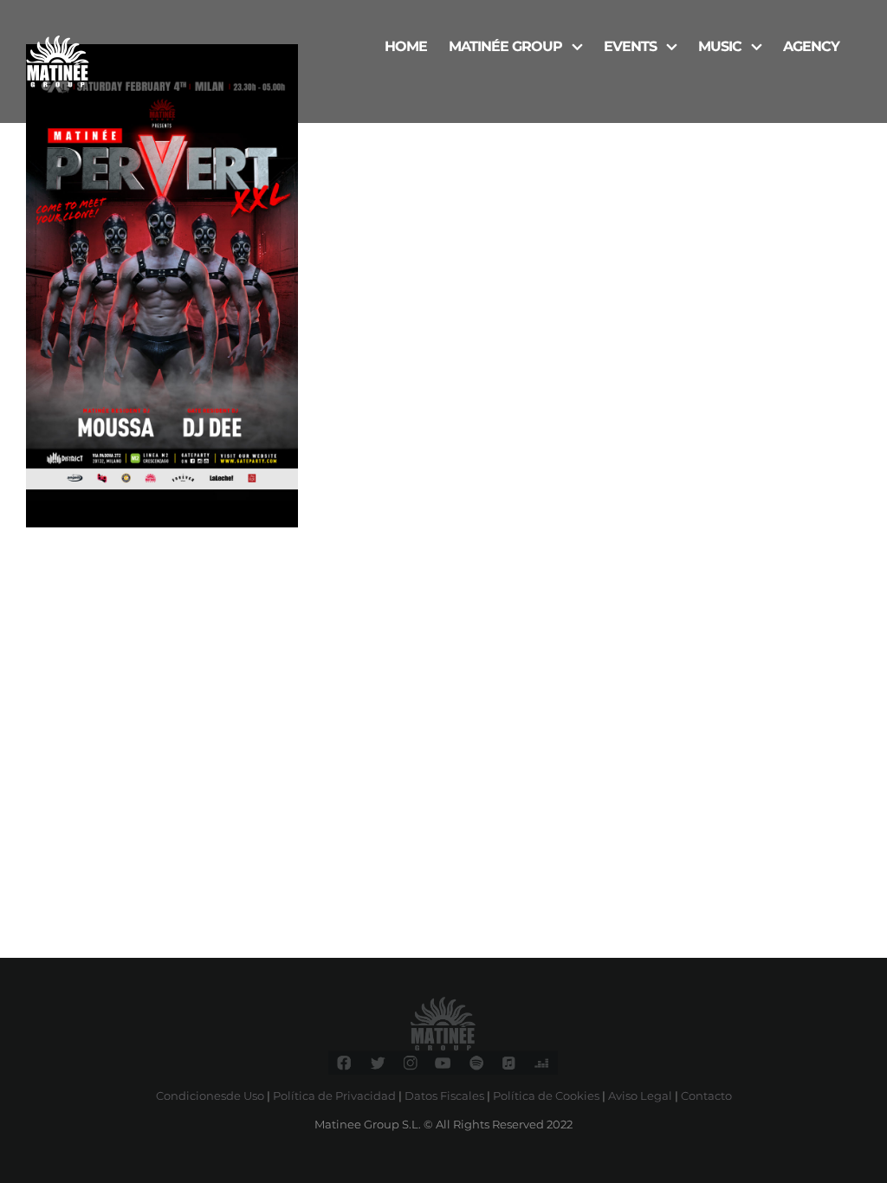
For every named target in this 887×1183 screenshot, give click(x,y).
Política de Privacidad (334, 1095)
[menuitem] (406, 45)
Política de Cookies (546, 1095)
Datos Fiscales (444, 1095)
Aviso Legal (640, 1095)
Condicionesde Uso (210, 1095)
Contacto (706, 1095)
